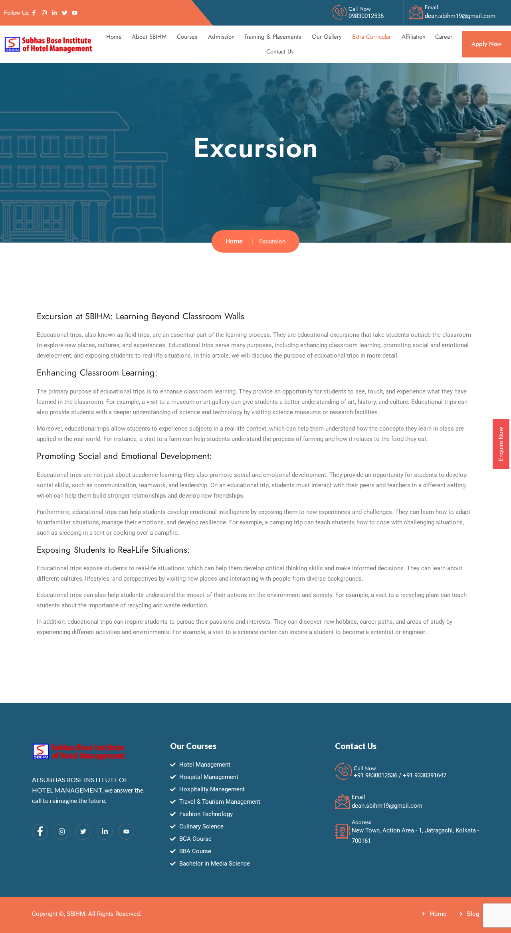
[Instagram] (61, 832)
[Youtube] (126, 832)
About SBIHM (149, 36)
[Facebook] (40, 832)
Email (431, 7)
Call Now (360, 9)
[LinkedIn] (105, 832)
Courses (187, 36)
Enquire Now (501, 444)
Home (114, 36)
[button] (149, 37)
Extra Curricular (371, 36)
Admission (221, 36)
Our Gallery (327, 36)
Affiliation (414, 36)
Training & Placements (272, 36)
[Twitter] (83, 832)
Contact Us (279, 51)
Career (443, 36)
